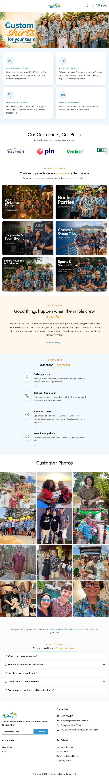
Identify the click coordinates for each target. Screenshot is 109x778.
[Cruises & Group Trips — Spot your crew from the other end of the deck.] (81, 238)
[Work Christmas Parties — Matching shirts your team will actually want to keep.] (28, 202)
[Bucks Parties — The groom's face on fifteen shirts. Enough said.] (81, 202)
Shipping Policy (63, 760)
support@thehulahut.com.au (64, 629)
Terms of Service (64, 747)
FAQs (4, 751)
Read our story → (54, 342)
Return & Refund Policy (67, 756)
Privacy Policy (63, 751)
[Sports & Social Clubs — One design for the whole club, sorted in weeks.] (81, 274)
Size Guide (7, 747)
